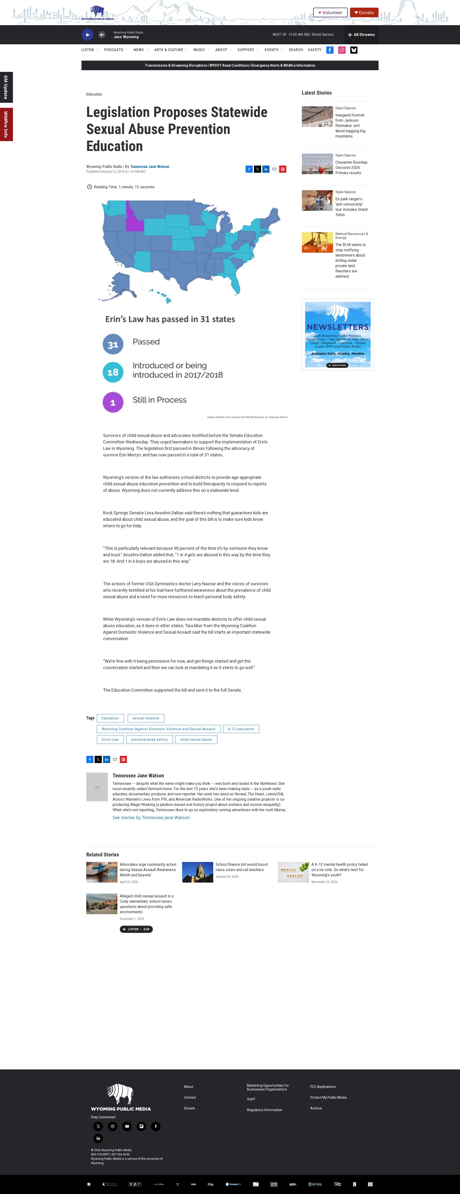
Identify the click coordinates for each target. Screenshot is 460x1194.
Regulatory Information (264, 1110)
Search (296, 50)
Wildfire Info (6, 124)
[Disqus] (230, 1005)
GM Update (6, 87)
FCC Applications (323, 1087)
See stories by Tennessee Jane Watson (151, 817)
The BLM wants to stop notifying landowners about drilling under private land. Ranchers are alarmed (350, 260)
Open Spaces (345, 108)
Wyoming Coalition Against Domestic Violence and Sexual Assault (159, 729)
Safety (315, 50)
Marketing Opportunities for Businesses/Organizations (268, 1087)
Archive (316, 1108)
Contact (190, 1097)
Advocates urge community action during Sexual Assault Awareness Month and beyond (148, 869)
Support (246, 50)
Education (94, 94)
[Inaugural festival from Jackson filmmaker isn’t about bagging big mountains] (317, 116)
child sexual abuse (196, 739)
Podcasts (113, 50)
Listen (87, 50)
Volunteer (332, 12)
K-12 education (241, 729)
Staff (251, 1099)
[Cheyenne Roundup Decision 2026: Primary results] (317, 164)
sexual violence (146, 718)
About (221, 50)
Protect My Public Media (328, 1097)
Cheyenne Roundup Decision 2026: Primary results (351, 167)
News (139, 50)
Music (199, 50)
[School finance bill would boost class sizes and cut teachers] (197, 872)
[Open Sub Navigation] (97, 50)
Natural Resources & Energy (351, 236)
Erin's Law (110, 739)
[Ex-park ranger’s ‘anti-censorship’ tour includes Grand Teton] (317, 200)
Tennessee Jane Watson (149, 166)
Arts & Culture (168, 50)
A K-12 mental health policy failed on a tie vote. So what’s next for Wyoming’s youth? (339, 869)
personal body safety (149, 739)
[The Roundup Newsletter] (338, 334)
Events (272, 50)
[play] (87, 35)
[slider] (109, 34)
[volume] (102, 34)
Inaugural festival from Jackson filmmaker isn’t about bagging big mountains (350, 125)
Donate (366, 12)
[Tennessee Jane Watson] (97, 787)
